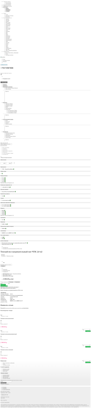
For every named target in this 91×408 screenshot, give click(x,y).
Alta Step (7, 20)
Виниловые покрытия (7, 86)
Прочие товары (8, 123)
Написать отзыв (10, 255)
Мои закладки (5, 377)
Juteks (6, 34)
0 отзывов (3, 255)
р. (5, 7)
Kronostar (7, 38)
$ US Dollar (8, 9)
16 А (3, 219)
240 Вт (4, 213)
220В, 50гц (4, 224)
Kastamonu (7, 35)
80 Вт (3, 210)
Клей (6, 120)
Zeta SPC (7, 49)
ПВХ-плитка (8, 89)
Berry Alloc (7, 22)
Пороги (7, 122)
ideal (6, 32)
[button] (6, 157)
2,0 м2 (3, 181)
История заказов (6, 376)
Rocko (6, 43)
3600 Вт (4, 228)
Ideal (6, 33)
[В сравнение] (0, 354)
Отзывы (4, 387)
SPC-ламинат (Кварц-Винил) (11, 87)
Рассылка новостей (6, 378)
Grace (6, 30)
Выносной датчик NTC (7, 244)
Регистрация (8, 2)
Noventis (7, 42)
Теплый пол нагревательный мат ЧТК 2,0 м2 (12, 248)
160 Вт (4, 211)
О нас (6, 14)
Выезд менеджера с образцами (11, 52)
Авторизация (8, 3)
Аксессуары (8, 137)
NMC (6, 41)
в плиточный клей (6, 200)
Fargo (6, 26)
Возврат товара (6, 370)
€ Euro (7, 8)
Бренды (7, 91)
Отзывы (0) (5, 271)
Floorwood (7, 29)
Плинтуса (5, 102)
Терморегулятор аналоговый (7, 318)
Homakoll (7, 31)
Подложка (7, 121)
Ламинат (5, 84)
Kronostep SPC (8, 39)
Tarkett (6, 47)
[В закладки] (0, 353)
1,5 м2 (3, 180)
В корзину (3, 284)
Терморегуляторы (9, 134)
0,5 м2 (3, 177)
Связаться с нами (6, 369)
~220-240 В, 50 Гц (6, 187)
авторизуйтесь (9, 308)
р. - (13, 162)
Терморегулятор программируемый (8, 334)
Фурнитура (7, 109)
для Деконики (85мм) (12, 111)
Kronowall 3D (8, 40)
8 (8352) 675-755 (4, 64)
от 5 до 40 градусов (6, 204)
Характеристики (6, 270)
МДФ (6, 107)
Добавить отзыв (3, 302)
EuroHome (7, 25)
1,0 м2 (3, 179)
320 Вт (4, 214)
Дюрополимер (8, 108)
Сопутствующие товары (8, 119)
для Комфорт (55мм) (12, 112)
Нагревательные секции (10, 136)
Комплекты (7, 135)
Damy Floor (7, 24)
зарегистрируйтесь (18, 308)
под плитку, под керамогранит (9, 191)
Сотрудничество (6, 389)
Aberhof (7, 19)
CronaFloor (7, 23)
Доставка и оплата (9, 15)
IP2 (3, 237)
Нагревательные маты (10, 132)
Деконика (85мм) (9, 103)
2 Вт (3, 196)
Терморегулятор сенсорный (6, 349)
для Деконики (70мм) (12, 110)
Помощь (4, 388)
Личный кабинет (6, 375)
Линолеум (5, 85)
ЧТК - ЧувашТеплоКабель (11, 50)
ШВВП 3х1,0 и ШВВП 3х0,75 (8, 232)
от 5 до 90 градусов (6, 206)
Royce (6, 44)
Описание (5, 269)
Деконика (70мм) (9, 104)
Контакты (7, 16)
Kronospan (7, 36)
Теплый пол (5, 131)
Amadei (7, 21)
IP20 (3, 238)
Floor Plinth (7, 28)
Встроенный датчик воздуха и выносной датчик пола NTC (15, 243)
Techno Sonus (8, 48)
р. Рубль (7, 11)
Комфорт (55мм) (8, 105)
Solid (6, 45)
